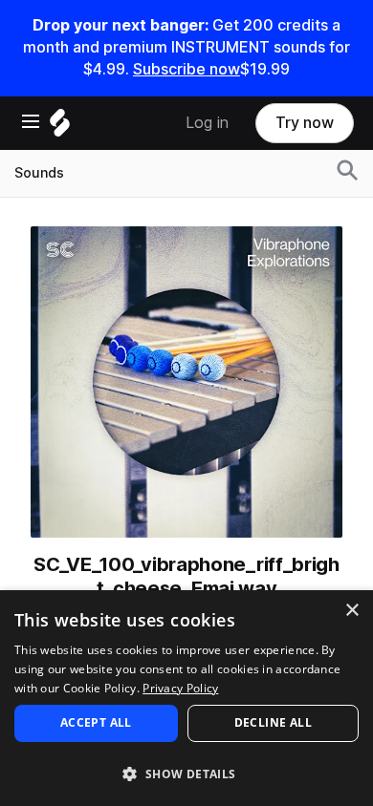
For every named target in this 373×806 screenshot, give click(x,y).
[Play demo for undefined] (186, 382)
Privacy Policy (180, 688)
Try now (304, 123)
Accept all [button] (96, 722)
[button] (186, 773)
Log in (207, 123)
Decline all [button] (273, 722)
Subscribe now (186, 69)
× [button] (351, 611)
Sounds (39, 172)
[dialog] (186, 698)
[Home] (60, 127)
